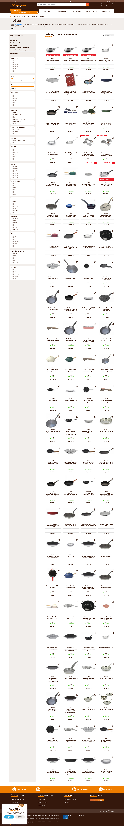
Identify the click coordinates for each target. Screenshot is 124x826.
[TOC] (18, 5)
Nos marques (14, 800)
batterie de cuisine (19, 24)
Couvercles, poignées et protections (21, 50)
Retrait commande (68, 800)
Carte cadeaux (67, 802)
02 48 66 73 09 (98, 800)
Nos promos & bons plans (43, 803)
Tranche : (13, 80)
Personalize (15, 820)
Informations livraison (42, 799)
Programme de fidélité (42, 802)
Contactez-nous (14, 802)
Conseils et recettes (42, 805)
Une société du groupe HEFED (17, 799)
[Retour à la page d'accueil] (11, 16)
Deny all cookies (20, 817)
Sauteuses (13, 45)
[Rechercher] (87, 4)
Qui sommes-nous (15, 797)
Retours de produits (42, 800)
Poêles (12, 38)
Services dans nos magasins (70, 799)
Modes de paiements (42, 797)
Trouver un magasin (68, 797)
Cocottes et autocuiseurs (18, 43)
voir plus (12, 28)
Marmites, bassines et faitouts (19, 47)
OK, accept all (9, 817)
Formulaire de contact (95, 797)
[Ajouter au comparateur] (113, 45)
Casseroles (13, 40)
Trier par (102, 35)
